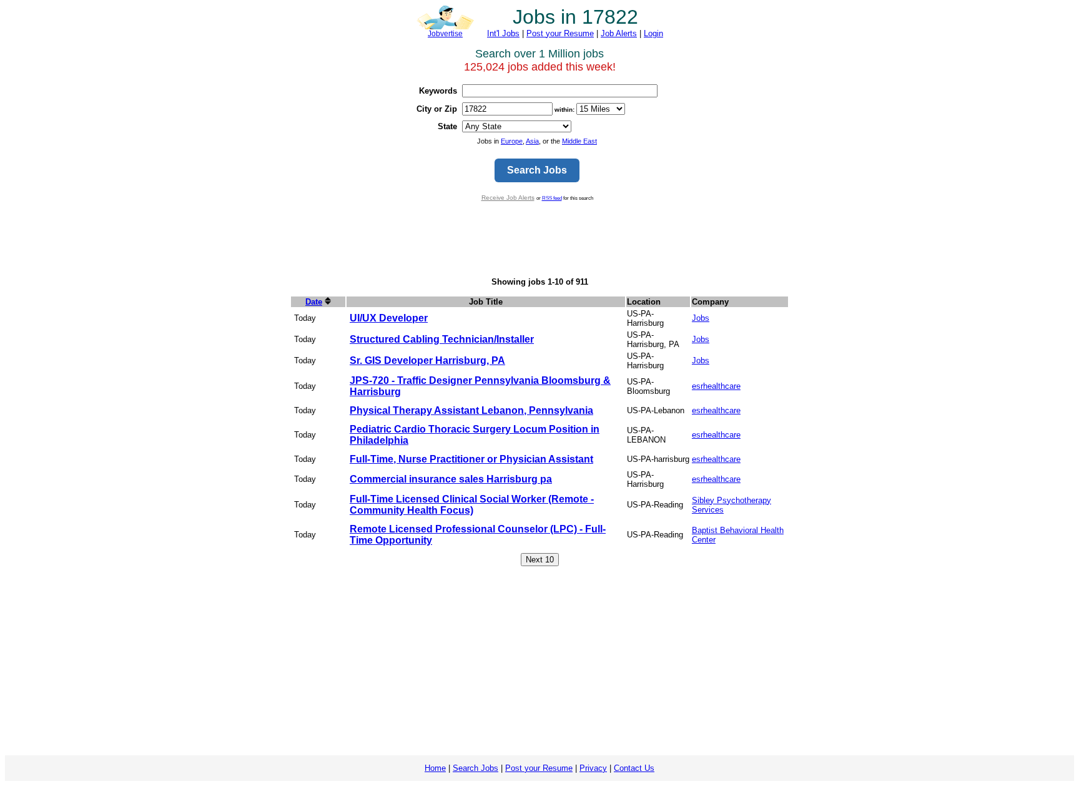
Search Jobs (475, 768)
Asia (532, 141)
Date (313, 301)
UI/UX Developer (389, 318)
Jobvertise (445, 33)
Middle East (579, 141)
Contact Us (634, 768)
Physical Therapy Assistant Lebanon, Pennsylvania (471, 410)
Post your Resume (560, 33)
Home (435, 768)
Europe (512, 141)
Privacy (593, 768)
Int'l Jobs (503, 33)
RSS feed (552, 198)
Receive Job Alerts (508, 197)
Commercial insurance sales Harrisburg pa (451, 479)
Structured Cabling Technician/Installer (442, 339)
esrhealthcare (716, 386)
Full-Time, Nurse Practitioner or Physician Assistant (471, 459)
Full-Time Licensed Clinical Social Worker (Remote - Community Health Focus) (472, 505)
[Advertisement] (539, 239)
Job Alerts (619, 33)
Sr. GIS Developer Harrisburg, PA (427, 360)
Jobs (700, 318)
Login (653, 33)
